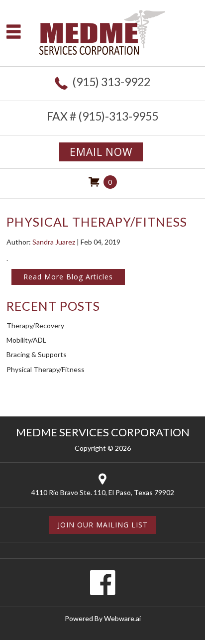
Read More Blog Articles (68, 276)
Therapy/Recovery (35, 325)
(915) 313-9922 (111, 82)
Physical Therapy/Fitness (45, 369)
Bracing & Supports (36, 354)
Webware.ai (122, 618)
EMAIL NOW (101, 152)
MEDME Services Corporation (103, 432)
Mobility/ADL (26, 340)
